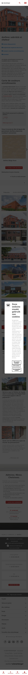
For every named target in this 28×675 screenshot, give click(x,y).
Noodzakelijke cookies (16, 370)
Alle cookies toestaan (17, 362)
